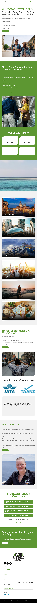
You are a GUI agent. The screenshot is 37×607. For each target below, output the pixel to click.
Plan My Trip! (5, 30)
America (5, 574)
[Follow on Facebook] (5, 563)
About (5, 566)
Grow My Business (12, 600)
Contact (5, 579)
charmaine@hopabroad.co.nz (8, 588)
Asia (4, 576)
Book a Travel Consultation (16, 30)
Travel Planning (7, 569)
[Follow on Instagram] (7, 563)
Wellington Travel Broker (25, 582)
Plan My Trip (5, 542)
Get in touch (18, 522)
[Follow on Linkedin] (10, 563)
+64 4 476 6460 (6, 585)
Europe (5, 571)
